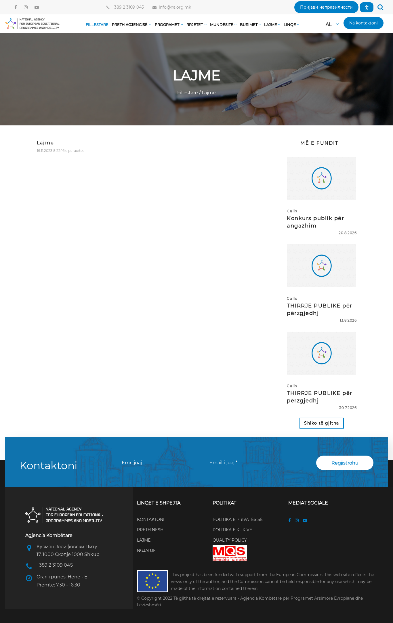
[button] (326, 7)
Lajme (208, 92)
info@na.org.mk (174, 7)
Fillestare (188, 92)
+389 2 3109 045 (127, 7)
